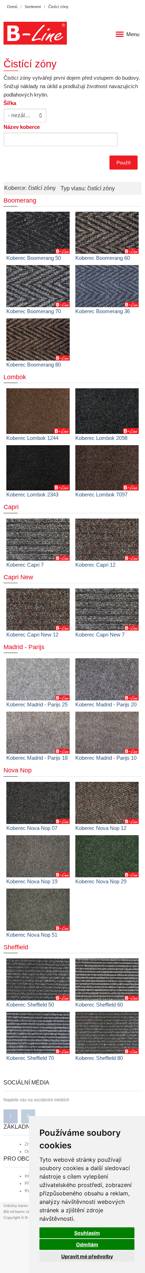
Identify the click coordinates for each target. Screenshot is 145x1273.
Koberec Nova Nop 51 (31, 935)
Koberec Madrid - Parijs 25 (37, 704)
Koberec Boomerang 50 (33, 258)
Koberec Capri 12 (95, 565)
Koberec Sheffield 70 (30, 1058)
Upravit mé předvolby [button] (87, 1256)
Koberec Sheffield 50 (30, 1005)
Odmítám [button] (87, 1244)
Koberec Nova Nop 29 (100, 881)
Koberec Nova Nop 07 (31, 828)
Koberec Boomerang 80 (33, 365)
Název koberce (22, 127)
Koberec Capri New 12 (32, 635)
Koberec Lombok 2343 (32, 494)
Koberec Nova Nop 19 (31, 881)
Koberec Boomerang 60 (102, 258)
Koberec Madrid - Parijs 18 (37, 758)
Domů (12, 7)
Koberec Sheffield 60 (99, 1005)
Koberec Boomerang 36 (102, 311)
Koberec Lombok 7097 (101, 494)
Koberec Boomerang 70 (33, 311)
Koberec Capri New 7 (100, 635)
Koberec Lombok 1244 (32, 438)
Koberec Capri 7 (25, 565)
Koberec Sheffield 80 (99, 1058)
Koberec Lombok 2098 (101, 438)
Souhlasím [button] (87, 1233)
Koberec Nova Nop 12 (100, 828)
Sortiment (33, 7)
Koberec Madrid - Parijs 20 (106, 704)
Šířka (10, 103)
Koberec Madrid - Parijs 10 (106, 758)
